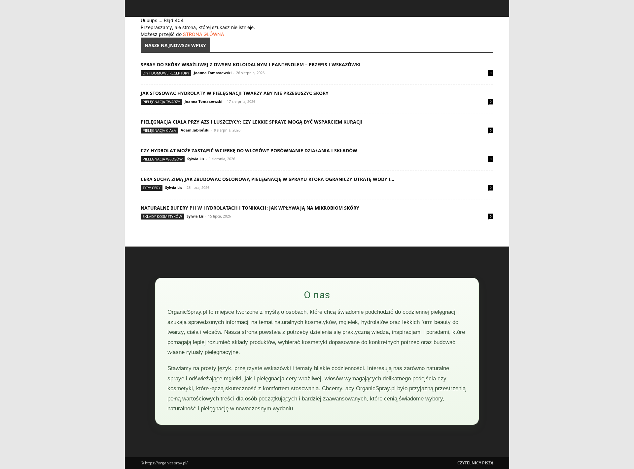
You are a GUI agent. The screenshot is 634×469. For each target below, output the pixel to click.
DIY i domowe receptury (166, 73)
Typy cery (151, 187)
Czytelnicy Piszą (475, 463)
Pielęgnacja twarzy (161, 101)
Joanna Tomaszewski (212, 72)
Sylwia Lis (195, 158)
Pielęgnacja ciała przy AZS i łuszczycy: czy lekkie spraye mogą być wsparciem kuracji (252, 122)
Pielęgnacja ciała (159, 130)
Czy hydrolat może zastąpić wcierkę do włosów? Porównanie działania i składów (249, 150)
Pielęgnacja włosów (163, 159)
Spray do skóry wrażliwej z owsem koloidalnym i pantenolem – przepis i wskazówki (251, 64)
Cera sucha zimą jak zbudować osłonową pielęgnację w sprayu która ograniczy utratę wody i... (267, 179)
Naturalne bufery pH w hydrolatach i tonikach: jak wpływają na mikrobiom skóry (250, 208)
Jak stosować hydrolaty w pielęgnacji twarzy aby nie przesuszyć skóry (235, 93)
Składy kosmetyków (162, 216)
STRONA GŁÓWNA (203, 34)
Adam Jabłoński (195, 130)
